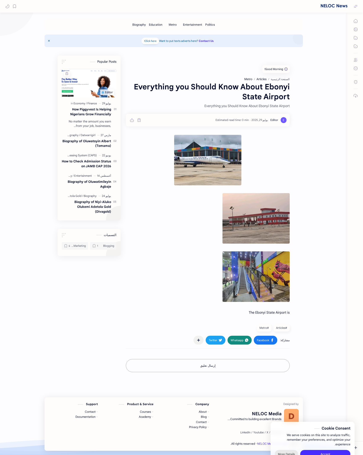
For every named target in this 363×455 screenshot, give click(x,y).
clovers (225, 444)
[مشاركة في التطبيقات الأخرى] (198, 340)
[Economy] (80, 103)
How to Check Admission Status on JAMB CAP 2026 (86, 163)
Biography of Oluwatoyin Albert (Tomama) (86, 143)
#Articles (281, 328)
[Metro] (173, 24)
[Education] (155, 24)
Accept (325, 438)
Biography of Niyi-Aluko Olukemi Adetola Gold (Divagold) (92, 207)
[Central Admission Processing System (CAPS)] (69, 155)
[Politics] (210, 24)
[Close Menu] (49, 41)
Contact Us (206, 41)
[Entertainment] (192, 24)
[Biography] (139, 24)
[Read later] (139, 120)
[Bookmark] (14, 6)
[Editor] (274, 120)
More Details (286, 438)
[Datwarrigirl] (88, 135)
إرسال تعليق (208, 365)
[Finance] (92, 103)
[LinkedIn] (245, 432)
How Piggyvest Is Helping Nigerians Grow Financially (90, 111)
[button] (7, 6)
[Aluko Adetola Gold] (70, 196)
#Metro (264, 328)
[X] (267, 432)
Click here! (150, 40)
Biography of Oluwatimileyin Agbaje (89, 184)
